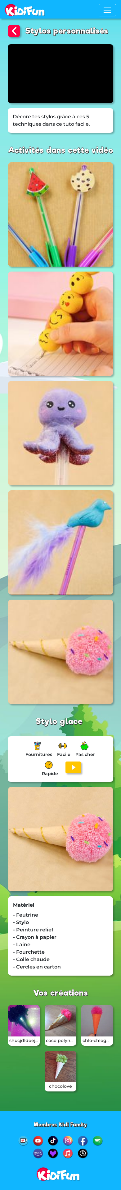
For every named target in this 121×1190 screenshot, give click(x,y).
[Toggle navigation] (107, 10)
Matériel (23, 905)
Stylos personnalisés (66, 31)
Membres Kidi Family (60, 1124)
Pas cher (85, 754)
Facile (63, 754)
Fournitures (38, 754)
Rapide (50, 773)
